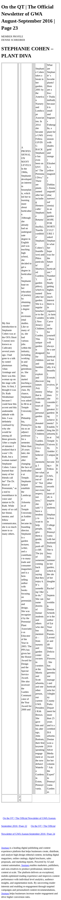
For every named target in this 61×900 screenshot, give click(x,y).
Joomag (5, 848)
